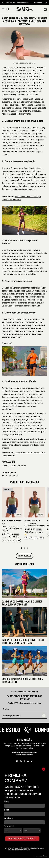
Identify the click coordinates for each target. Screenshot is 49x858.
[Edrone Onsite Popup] (24, 429)
